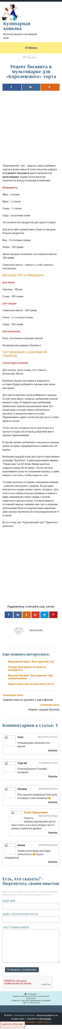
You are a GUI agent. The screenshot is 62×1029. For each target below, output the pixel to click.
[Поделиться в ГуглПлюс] (35, 614)
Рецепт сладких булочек (44, 709)
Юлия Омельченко (36, 812)
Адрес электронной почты (20, 914)
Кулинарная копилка (24, 1015)
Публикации (29, 1022)
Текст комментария (15, 927)
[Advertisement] (31, 130)
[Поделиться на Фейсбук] (11, 87)
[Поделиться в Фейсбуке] (9, 614)
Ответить (52, 750)
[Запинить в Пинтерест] (53, 614)
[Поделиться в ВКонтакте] (18, 614)
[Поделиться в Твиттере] (44, 614)
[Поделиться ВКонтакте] (31, 87)
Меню (32, 48)
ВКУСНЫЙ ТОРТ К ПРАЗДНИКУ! (23, 275)
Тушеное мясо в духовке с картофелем (27, 699)
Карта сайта (43, 1022)
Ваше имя (8, 900)
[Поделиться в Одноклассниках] (50, 87)
